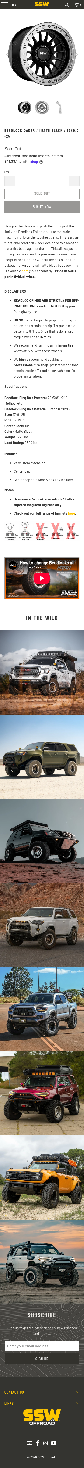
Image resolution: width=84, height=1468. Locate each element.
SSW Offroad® (47, 1457)
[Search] (66, 4)
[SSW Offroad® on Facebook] (37, 1443)
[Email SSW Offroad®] (29, 1443)
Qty (6, 172)
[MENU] (2, 4)
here (25, 271)
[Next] (76, 54)
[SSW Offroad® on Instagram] (45, 1443)
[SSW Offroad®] (42, 4)
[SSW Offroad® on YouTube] (53, 1443)
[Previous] (8, 54)
